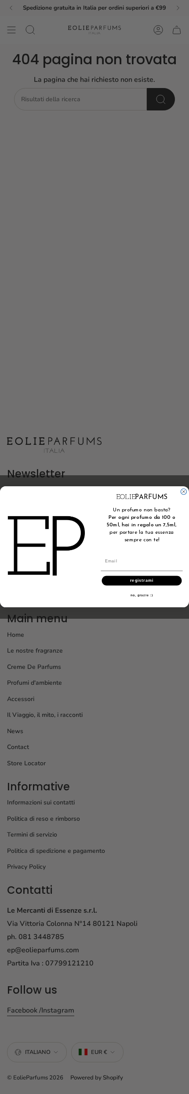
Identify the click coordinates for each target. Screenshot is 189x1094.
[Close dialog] (183, 492)
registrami (141, 581)
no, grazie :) (142, 595)
